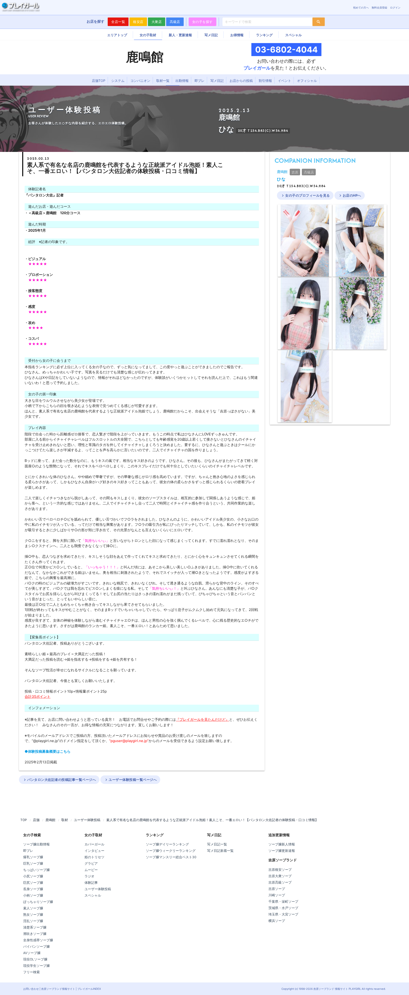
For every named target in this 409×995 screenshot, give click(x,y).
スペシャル (293, 35)
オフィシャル (307, 81)
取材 (64, 820)
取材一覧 (162, 81)
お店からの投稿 (241, 81)
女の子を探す (202, 22)
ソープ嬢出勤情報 (36, 844)
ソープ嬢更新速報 (281, 851)
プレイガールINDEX (89, 989)
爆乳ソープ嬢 (33, 857)
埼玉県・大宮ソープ (283, 914)
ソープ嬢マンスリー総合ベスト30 (171, 857)
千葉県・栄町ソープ (283, 901)
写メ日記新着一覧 (220, 851)
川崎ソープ (276, 895)
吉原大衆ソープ (280, 876)
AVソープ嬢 (31, 953)
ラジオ (89, 876)
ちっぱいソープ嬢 (36, 870)
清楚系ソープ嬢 (34, 927)
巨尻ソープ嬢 (33, 882)
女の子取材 (148, 35)
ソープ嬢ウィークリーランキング (171, 851)
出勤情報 (182, 81)
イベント (284, 81)
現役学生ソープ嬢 (36, 966)
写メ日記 (211, 35)
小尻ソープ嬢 (33, 876)
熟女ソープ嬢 (33, 914)
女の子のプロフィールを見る (305, 195)
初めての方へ (361, 7)
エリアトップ (117, 35)
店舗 (36, 820)
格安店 (138, 22)
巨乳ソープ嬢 (33, 863)
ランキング (264, 35)
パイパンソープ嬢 (36, 946)
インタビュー (94, 851)
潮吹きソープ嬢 (34, 934)
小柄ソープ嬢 (33, 895)
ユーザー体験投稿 (87, 820)
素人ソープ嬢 (33, 908)
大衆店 (156, 22)
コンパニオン (140, 81)
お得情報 (237, 35)
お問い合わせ (31, 989)
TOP (23, 820)
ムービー (91, 870)
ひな (281, 179)
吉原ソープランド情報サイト (58, 989)
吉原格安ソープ (280, 869)
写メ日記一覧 (217, 844)
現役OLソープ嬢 (35, 959)
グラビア (91, 863)
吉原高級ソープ (280, 882)
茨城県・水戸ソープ (283, 908)
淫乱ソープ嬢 (33, 921)
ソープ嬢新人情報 (281, 844)
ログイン (395, 7)
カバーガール (94, 844)
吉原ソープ (276, 889)
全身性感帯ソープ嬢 (38, 940)
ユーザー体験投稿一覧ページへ (130, 779)
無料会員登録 (379, 7)
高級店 (175, 22)
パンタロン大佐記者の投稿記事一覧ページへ (59, 779)
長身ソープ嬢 (33, 889)
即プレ (199, 81)
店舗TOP (98, 81)
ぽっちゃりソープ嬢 (38, 902)
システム (117, 81)
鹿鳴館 (282, 171)
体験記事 (91, 882)
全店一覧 (118, 22)
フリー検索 (31, 972)
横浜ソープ (276, 921)
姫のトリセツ (94, 857)
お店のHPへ (349, 195)
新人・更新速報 (180, 35)
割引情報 (265, 81)
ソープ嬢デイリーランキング (167, 844)
